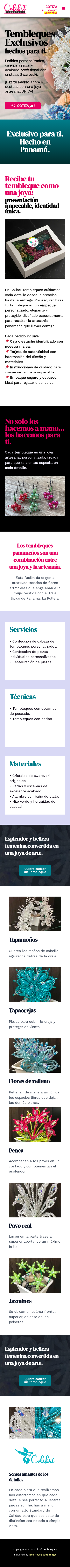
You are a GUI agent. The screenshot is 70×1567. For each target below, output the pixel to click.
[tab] (26, 519)
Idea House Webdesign (42, 1554)
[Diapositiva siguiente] (62, 496)
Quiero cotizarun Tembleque (35, 870)
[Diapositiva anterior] (8, 496)
